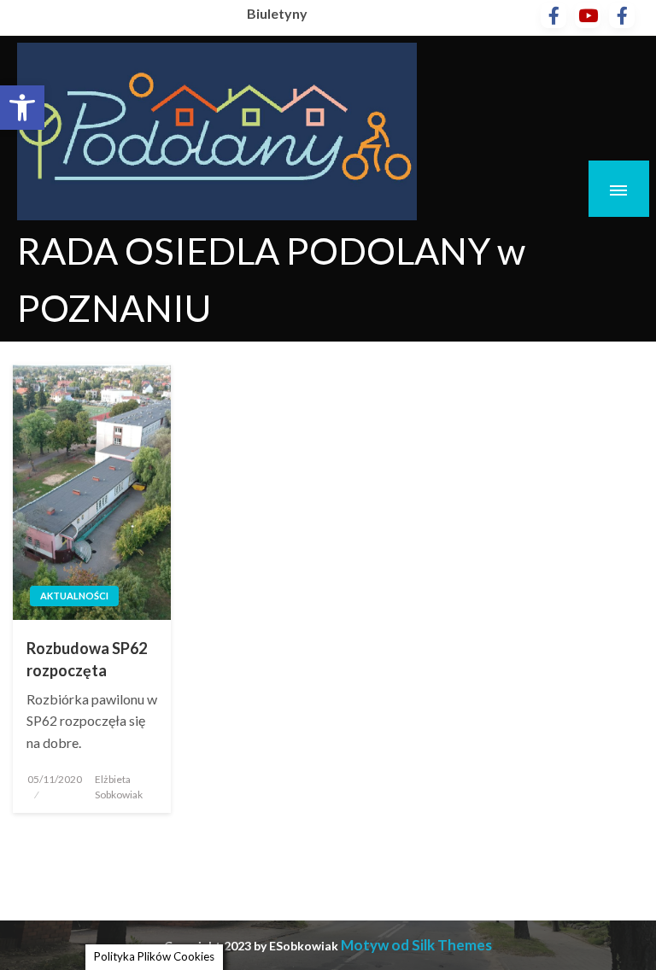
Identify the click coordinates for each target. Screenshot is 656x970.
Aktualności (74, 595)
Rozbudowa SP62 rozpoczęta (86, 659)
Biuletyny (277, 13)
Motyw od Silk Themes (416, 945)
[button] (22, 107)
